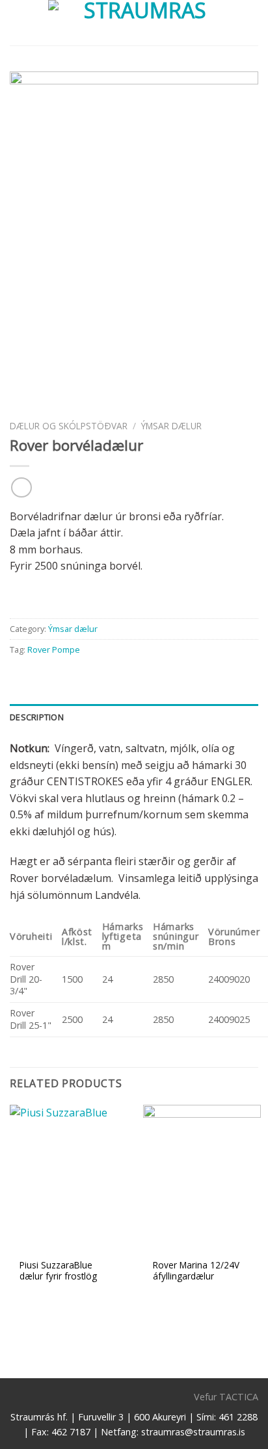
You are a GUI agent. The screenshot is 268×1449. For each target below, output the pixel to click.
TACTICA (238, 1397)
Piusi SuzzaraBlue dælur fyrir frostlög (58, 1270)
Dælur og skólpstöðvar (68, 426)
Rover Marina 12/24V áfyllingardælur (196, 1270)
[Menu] (17, 22)
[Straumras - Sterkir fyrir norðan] (140, 22)
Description (37, 717)
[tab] (134, 717)
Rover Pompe (53, 649)
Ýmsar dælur (171, 426)
